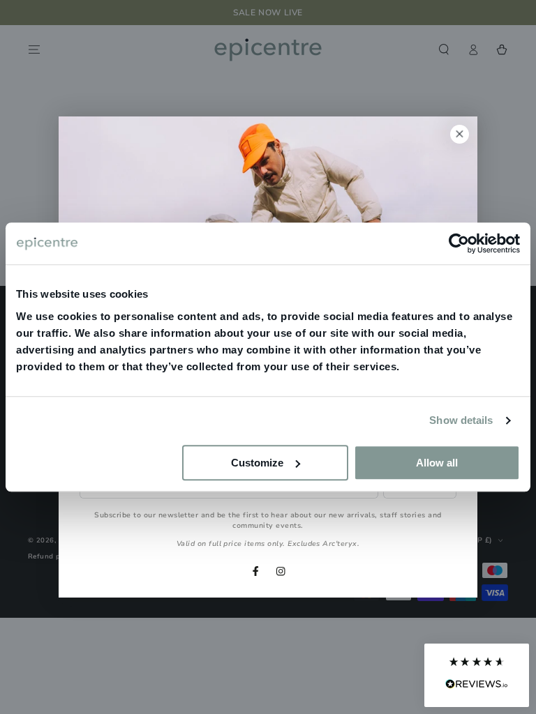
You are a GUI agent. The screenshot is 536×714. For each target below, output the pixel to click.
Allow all (437, 463)
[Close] (459, 134)
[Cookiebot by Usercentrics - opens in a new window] (459, 243)
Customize (257, 463)
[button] (476, 675)
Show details (461, 420)
